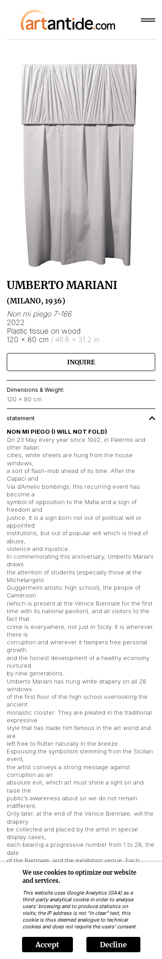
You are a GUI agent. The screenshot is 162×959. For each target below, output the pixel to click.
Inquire (81, 362)
